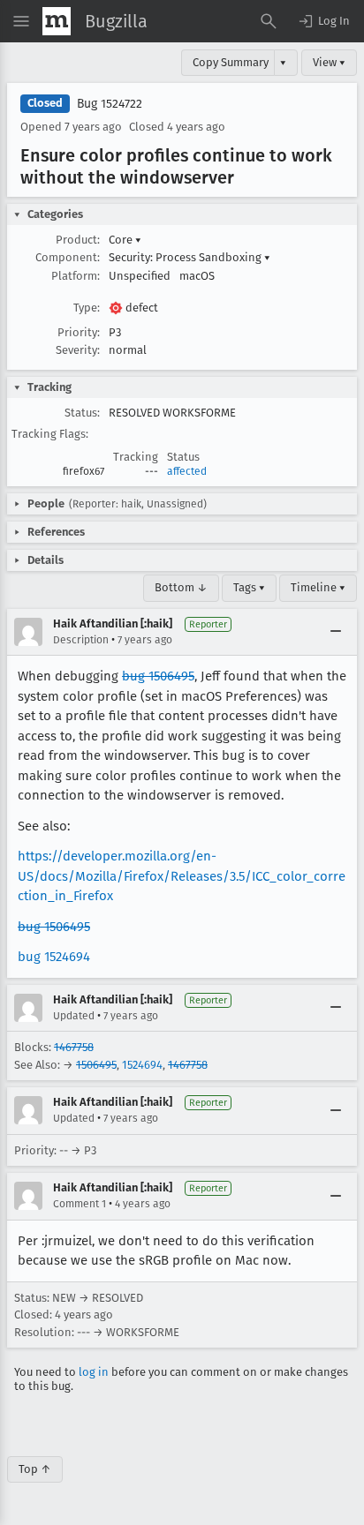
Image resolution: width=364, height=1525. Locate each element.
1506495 (96, 1064)
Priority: (78, 332)
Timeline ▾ (318, 587)
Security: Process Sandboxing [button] (189, 257)
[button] (323, 21)
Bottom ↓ (181, 587)
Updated (74, 1016)
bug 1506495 (158, 676)
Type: (86, 307)
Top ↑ (35, 1469)
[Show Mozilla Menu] (56, 21)
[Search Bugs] (268, 21)
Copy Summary (231, 62)
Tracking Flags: (49, 433)
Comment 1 (79, 1204)
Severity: (78, 350)
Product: (78, 239)
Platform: (75, 275)
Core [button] (125, 239)
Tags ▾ (249, 587)
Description (81, 640)
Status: (82, 412)
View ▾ (329, 62)
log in (94, 1372)
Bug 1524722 (109, 103)
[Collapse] (336, 632)
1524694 (142, 1064)
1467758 (74, 1047)
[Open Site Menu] (21, 21)
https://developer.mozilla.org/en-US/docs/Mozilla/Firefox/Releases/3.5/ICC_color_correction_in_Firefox (181, 876)
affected (187, 471)
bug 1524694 (54, 957)
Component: (67, 257)
